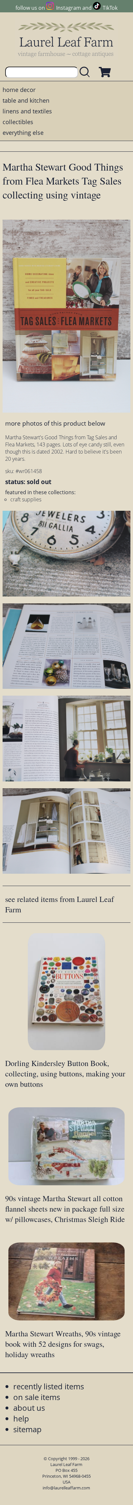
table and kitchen (26, 100)
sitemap (27, 1429)
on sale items (36, 1397)
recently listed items (48, 1386)
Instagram (68, 7)
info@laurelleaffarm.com (66, 1488)
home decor (19, 90)
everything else (23, 132)
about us (29, 1407)
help (21, 1418)
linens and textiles (27, 111)
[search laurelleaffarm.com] (86, 72)
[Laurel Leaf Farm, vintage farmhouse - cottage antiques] (66, 39)
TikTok (110, 7)
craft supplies (25, 499)
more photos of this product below (55, 423)
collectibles (18, 122)
